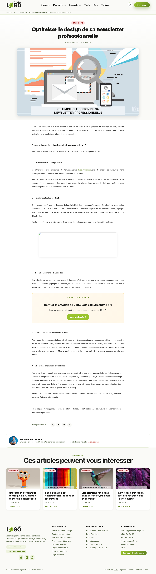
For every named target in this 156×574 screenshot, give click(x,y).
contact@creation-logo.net (132, 531)
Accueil (9, 12)
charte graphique (84, 170)
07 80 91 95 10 (127, 537)
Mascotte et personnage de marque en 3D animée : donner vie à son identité (23, 495)
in (64, 424)
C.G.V (123, 548)
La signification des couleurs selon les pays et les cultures (59, 495)
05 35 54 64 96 (127, 534)
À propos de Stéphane (61, 541)
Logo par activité (59, 551)
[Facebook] (21, 557)
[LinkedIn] (26, 557)
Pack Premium (92, 534)
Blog (95, 5)
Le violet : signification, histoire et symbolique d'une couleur (131, 495)
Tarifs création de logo (62, 531)
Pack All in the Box (94, 544)
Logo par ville (58, 555)
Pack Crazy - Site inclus (96, 548)
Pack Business (92, 541)
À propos (45, 5)
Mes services (59, 5)
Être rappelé (141, 5)
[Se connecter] (130, 4)
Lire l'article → (14, 506)
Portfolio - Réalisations (62, 537)
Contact (105, 5)
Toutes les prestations (61, 534)
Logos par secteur (60, 548)
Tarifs (87, 5)
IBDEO (116, 570)
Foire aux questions (129, 541)
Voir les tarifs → (78, 317)
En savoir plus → (94, 442)
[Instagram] (32, 557)
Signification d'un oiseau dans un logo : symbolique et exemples (96, 495)
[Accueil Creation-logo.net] (14, 4)
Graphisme (23, 12)
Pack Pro (90, 537)
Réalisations (75, 5)
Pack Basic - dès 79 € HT (97, 531)
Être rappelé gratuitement (133, 553)
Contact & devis (59, 544)
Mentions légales (128, 544)
